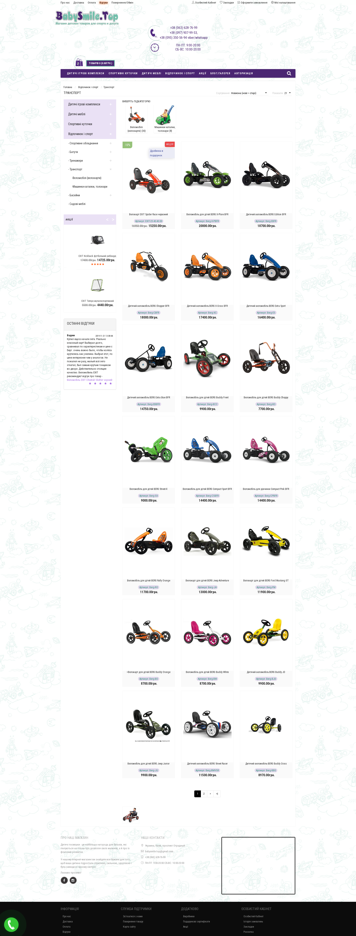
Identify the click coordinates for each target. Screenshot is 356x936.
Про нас (65, 2)
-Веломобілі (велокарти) (86, 178)
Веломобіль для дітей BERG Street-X (148, 489)
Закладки (249, 926)
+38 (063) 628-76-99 (155, 857)
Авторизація (243, 73)
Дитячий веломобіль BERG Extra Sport (266, 306)
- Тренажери (75, 160)
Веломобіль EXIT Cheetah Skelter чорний (89, 379)
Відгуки (104, 2)
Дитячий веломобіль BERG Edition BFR (266, 214)
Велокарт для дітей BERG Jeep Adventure (207, 580)
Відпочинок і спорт (180, 73)
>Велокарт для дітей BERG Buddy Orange (148, 672)
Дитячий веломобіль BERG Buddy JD (266, 672)
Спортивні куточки (123, 73)
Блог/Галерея (220, 73)
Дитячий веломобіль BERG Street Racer (207, 763)
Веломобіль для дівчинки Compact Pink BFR (266, 489)
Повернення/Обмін (122, 2)
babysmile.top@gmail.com (159, 851)
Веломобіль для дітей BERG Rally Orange (148, 580)
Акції (202, 73)
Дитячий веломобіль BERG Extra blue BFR (148, 397)
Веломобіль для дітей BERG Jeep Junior (149, 763)
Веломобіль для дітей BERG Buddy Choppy (266, 397)
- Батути (73, 152)
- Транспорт (75, 169)
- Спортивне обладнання (83, 143)
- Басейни (74, 195)
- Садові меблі (76, 204)
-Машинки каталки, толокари (89, 186)
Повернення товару (133, 921)
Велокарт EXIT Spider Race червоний (148, 214)
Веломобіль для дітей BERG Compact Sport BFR (207, 489)
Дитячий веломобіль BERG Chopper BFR (148, 306)
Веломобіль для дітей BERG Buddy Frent (207, 397)
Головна (67, 87)
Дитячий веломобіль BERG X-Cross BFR (207, 306)
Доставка (78, 2)
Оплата (92, 2)
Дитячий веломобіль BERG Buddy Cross (266, 763)
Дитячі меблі (151, 73)
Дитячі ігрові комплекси (85, 73)
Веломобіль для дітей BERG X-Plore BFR (207, 214)
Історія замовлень (253, 921)
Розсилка (249, 931)
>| (217, 793)
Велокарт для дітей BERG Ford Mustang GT (266, 580)
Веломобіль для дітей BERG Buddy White (207, 672)
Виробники (188, 916)
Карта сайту (129, 926)
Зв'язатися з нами (133, 916)
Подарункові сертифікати (196, 921)
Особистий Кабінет (253, 916)
